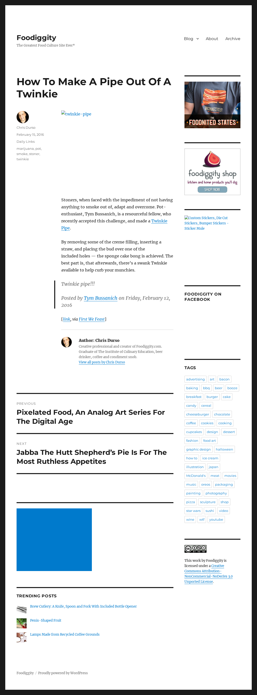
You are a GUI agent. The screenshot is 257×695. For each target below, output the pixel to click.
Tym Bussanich (100, 298)
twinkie (23, 159)
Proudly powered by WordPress (63, 673)
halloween (224, 449)
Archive (232, 38)
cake (227, 397)
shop (225, 502)
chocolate (222, 414)
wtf (201, 519)
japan (213, 467)
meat (215, 476)
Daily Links (26, 142)
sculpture (208, 502)
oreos (205, 484)
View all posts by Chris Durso (102, 362)
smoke (22, 154)
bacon (224, 379)
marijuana (25, 149)
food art (209, 441)
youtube (216, 519)
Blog (188, 38)
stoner (34, 154)
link (66, 319)
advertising (195, 379)
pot (38, 149)
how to (191, 458)
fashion (192, 441)
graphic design (198, 449)
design (212, 432)
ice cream (210, 458)
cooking (225, 423)
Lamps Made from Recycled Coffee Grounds (65, 634)
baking (192, 388)
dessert (229, 432)
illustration (195, 467)
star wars (193, 511)
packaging (224, 484)
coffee (191, 423)
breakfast (194, 397)
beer (218, 388)
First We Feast (92, 319)
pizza (190, 502)
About (212, 38)
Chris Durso (26, 127)
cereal (206, 405)
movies (230, 476)
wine (190, 519)
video (223, 511)
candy (191, 405)
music (191, 484)
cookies (207, 423)
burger (212, 397)
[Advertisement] (55, 540)
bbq (206, 388)
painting (193, 493)
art (212, 379)
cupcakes (194, 432)
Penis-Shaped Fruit (45, 620)
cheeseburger (197, 414)
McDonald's (196, 476)
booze (232, 388)
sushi (210, 511)
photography (216, 493)
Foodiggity (36, 37)
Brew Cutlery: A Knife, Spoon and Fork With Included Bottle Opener (83, 606)
